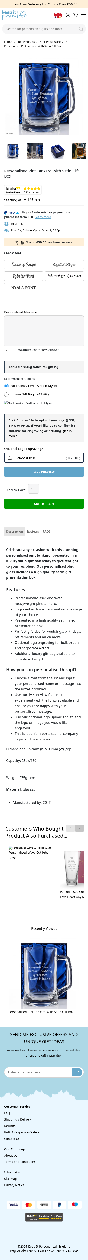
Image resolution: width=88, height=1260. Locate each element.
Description (14, 531)
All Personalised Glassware (53, 42)
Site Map (10, 1179)
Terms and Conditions (20, 1162)
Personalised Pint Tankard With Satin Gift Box (41, 1012)
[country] (58, 15)
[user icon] (67, 15)
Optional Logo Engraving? (23, 448)
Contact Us (12, 1139)
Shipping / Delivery (18, 1119)
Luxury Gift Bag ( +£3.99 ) (30, 394)
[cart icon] (75, 15)
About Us (10, 1155)
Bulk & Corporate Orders (22, 1132)
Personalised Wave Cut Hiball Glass (29, 855)
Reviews (33, 531)
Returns (10, 1126)
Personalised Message (20, 312)
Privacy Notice (14, 1185)
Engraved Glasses (27, 42)
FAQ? (46, 531)
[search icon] (81, 29)
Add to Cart (44, 504)
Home (8, 42)
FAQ (7, 1113)
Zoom (10, 133)
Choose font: (12, 299)
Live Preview (44, 471)
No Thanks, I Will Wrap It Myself (34, 385)
